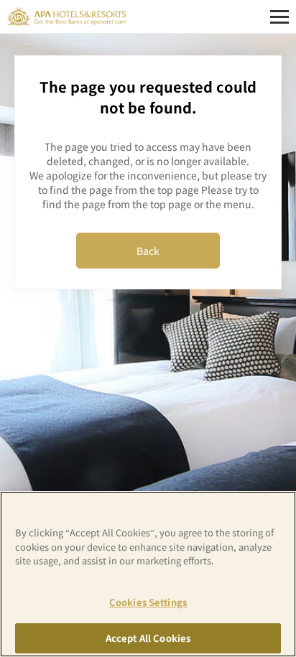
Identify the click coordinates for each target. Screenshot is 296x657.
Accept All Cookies (148, 638)
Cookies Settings (148, 602)
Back (148, 250)
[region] (148, 574)
